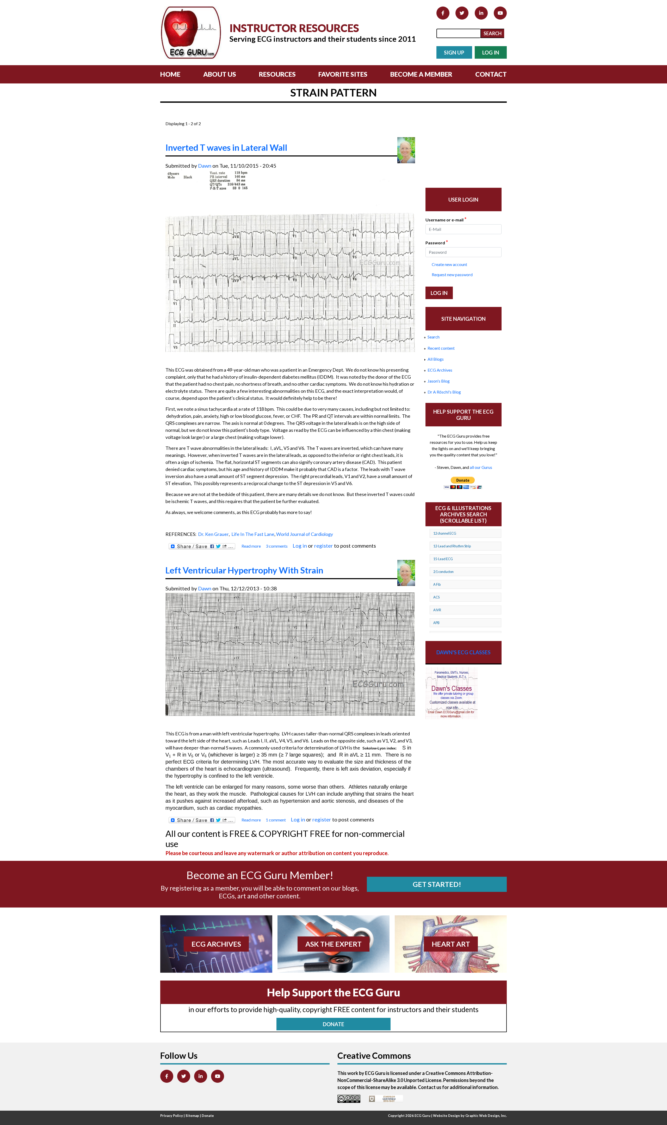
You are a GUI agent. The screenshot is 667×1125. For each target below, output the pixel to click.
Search (434, 336)
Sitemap (192, 1116)
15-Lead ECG (443, 559)
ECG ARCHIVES (216, 944)
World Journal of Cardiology (304, 534)
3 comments (277, 545)
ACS (436, 597)
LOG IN (490, 52)
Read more (251, 546)
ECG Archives (440, 369)
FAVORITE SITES (342, 74)
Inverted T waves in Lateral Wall (226, 147)
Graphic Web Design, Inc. (486, 1116)
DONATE (333, 1024)
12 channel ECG (444, 533)
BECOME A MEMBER (421, 74)
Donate (208, 1116)
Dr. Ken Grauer (213, 534)
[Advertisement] (260, 117)
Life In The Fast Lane (252, 534)
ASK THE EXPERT (333, 944)
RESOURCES (277, 74)
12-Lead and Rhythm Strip (452, 546)
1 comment (276, 819)
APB (436, 623)
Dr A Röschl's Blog (444, 391)
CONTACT (491, 74)
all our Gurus (481, 467)
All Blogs (436, 358)
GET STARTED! (437, 884)
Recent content (441, 348)
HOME (170, 74)
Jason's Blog (439, 380)
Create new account (449, 264)
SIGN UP (454, 52)
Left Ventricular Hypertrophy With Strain (244, 570)
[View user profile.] (406, 150)
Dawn (204, 165)
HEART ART (451, 944)
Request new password (452, 274)
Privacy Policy (171, 1116)
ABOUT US (219, 74)
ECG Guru (422, 1116)
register (323, 545)
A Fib (437, 584)
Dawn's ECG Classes (463, 652)
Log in (300, 545)
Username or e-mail (445, 219)
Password (436, 242)
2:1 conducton (443, 572)
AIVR (437, 610)
